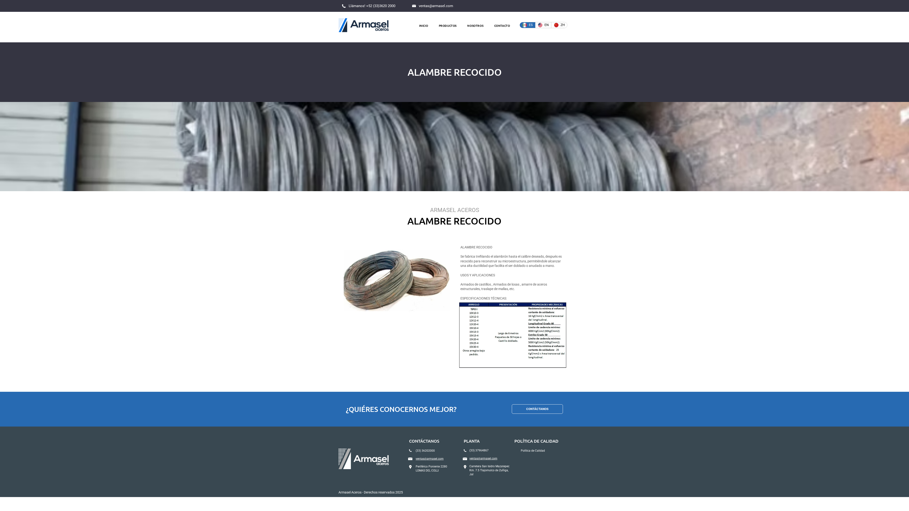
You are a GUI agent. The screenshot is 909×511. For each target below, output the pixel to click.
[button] (447, 25)
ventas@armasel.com (436, 6)
